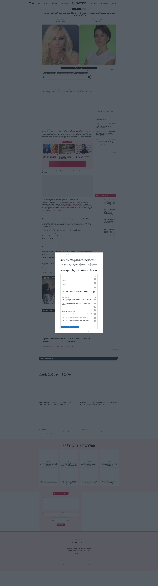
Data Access (79, 331)
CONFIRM (70, 326)
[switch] (94, 279)
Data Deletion (72, 331)
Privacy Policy (86, 331)
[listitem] (79, 276)
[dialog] (79, 293)
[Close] (100, 255)
